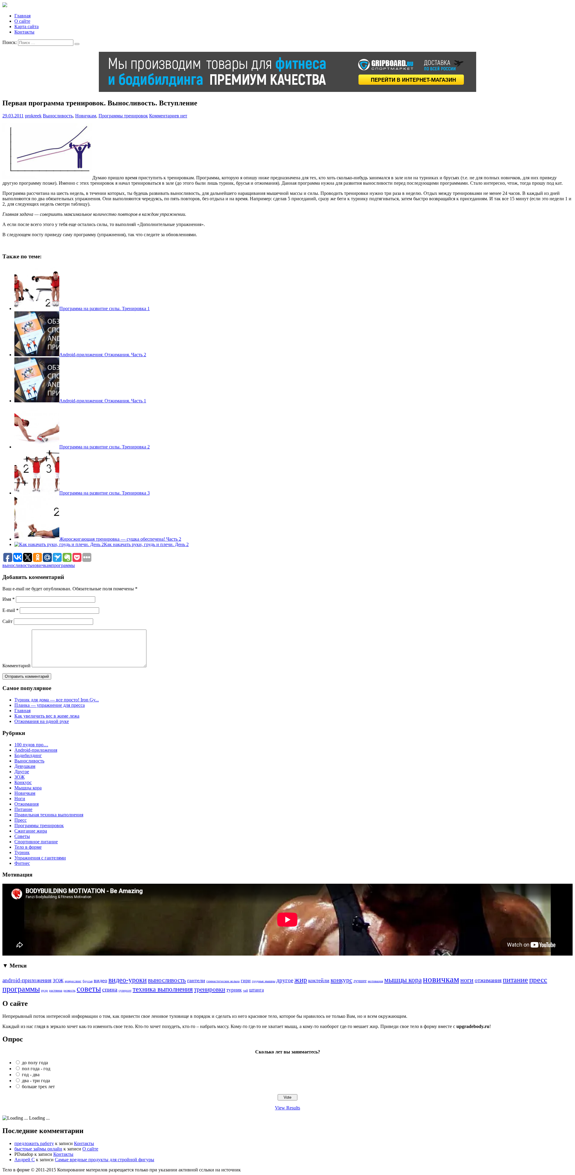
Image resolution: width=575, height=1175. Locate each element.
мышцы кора (403, 980)
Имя (8, 599)
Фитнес (22, 863)
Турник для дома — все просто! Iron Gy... (56, 699)
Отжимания (26, 803)
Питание (23, 809)
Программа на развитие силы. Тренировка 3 (104, 492)
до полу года (35, 1062)
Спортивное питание (36, 841)
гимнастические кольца (223, 981)
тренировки (209, 989)
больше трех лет (38, 1086)
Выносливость (58, 115)
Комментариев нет (168, 115)
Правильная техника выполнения (48, 814)
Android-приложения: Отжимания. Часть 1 (102, 400)
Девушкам (24, 766)
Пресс (20, 820)
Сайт (7, 621)
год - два (31, 1074)
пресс (538, 980)
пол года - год (36, 1068)
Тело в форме (28, 847)
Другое (21, 771)
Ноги (19, 798)
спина (109, 989)
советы (89, 988)
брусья (88, 981)
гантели (196, 980)
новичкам (41, 565)
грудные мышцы (263, 981)
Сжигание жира (30, 830)
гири (246, 980)
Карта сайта (26, 26)
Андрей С (24, 1159)
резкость (69, 990)
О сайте (22, 21)
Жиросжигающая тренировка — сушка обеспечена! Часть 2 (120, 539)
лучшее (360, 980)
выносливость (16, 565)
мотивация (375, 981)
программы (63, 565)
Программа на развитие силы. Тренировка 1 (104, 308)
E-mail (10, 610)
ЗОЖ (19, 777)
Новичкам (85, 115)
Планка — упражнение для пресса (49, 705)
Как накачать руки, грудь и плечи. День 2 (146, 544)
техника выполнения (163, 989)
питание (515, 980)
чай (245, 990)
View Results (287, 1107)
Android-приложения (35, 750)
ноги (466, 980)
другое (284, 980)
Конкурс (23, 782)
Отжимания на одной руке (41, 721)
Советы (22, 836)
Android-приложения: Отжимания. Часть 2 (102, 354)
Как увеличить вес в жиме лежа (46, 715)
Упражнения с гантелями (40, 857)
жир (300, 980)
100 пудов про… (31, 744)
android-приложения (27, 980)
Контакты (24, 31)
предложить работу (34, 1143)
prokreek (33, 115)
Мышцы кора (28, 787)
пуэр (44, 990)
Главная (22, 15)
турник (234, 990)
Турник (22, 852)
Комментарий (16, 665)
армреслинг (73, 981)
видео (100, 980)
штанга (256, 989)
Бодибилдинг (28, 755)
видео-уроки (127, 980)
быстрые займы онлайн (38, 1148)
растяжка (55, 990)
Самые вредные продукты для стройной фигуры (104, 1159)
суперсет (125, 990)
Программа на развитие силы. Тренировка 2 (104, 446)
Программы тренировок (123, 115)
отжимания (488, 980)
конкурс (341, 980)
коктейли (318, 980)
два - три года (36, 1080)
